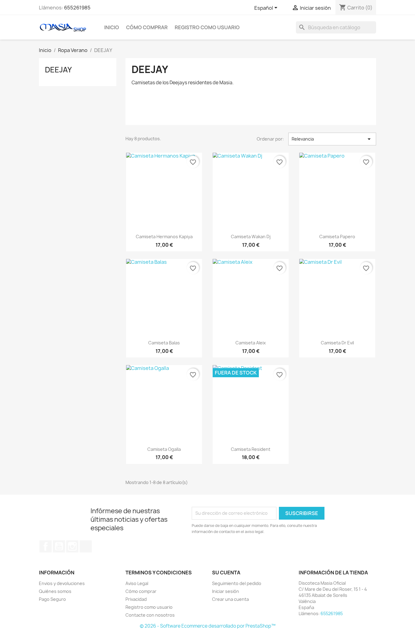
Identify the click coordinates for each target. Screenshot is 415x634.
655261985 (77, 7)
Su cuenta (226, 572)
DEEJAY (58, 69)
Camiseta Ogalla (164, 449)
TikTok (86, 546)
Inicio (111, 27)
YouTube (59, 546)
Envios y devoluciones (62, 583)
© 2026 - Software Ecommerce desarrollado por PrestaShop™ (208, 626)
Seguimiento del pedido (236, 583)
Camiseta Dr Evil (337, 343)
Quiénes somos (55, 591)
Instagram (72, 546)
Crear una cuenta (230, 599)
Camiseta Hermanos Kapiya (164, 236)
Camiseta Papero (337, 236)
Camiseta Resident (250, 449)
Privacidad (136, 599)
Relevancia (332, 139)
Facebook (45, 546)
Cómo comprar (147, 27)
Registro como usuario (207, 27)
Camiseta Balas (164, 343)
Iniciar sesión (225, 591)
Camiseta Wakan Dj (251, 236)
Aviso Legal (136, 583)
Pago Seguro (52, 599)
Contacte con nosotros (150, 615)
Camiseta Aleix (250, 343)
